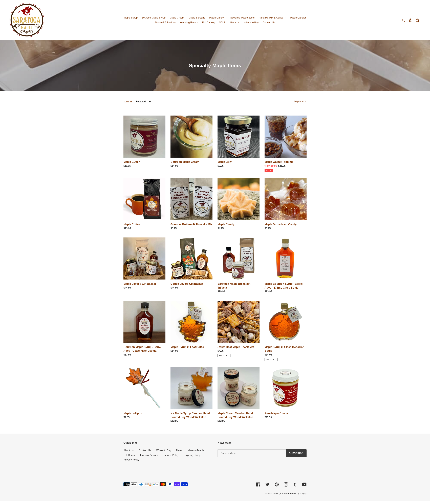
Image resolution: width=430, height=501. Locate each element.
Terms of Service (149, 455)
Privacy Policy (131, 459)
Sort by (127, 102)
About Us (128, 450)
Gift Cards (129, 455)
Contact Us (145, 450)
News (179, 450)
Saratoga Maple (280, 493)
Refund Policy (171, 455)
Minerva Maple (196, 450)
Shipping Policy (192, 455)
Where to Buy (163, 450)
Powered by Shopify (297, 493)
